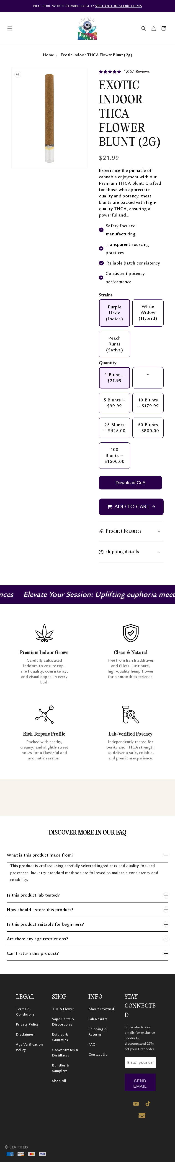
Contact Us (97, 1054)
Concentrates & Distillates (65, 1052)
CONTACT (99, 6)
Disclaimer (24, 1034)
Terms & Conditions (25, 1011)
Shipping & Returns (97, 1031)
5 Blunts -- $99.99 (114, 402)
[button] (10, 28)
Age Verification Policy (29, 1047)
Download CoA (130, 482)
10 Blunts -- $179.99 (148, 402)
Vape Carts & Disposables (63, 1021)
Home (48, 55)
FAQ (92, 1044)
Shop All (59, 1081)
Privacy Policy (27, 1024)
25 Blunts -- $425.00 (114, 427)
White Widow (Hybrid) (148, 312)
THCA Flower (63, 1009)
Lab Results (98, 1019)
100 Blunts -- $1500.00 (115, 455)
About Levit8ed (101, 1009)
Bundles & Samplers (60, 1068)
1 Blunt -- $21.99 (114, 377)
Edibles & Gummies (60, 1037)
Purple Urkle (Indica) (114, 312)
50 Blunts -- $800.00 (148, 427)
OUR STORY (78, 6)
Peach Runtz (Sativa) (114, 344)
